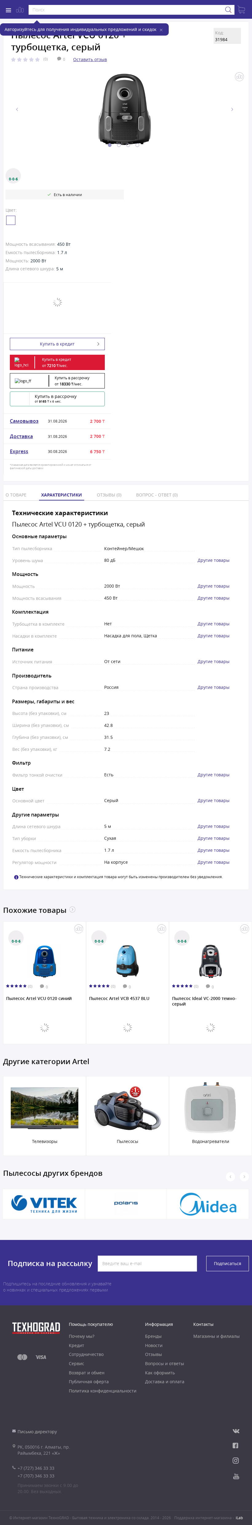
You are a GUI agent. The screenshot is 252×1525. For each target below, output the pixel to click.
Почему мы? (81, 1336)
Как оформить (160, 1373)
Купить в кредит (57, 344)
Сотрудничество (86, 1354)
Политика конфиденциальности (102, 1391)
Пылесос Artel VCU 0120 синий (39, 998)
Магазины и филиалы (216, 1336)
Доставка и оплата (164, 1381)
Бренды (153, 1336)
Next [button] (232, 109)
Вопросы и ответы (164, 1363)
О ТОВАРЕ (16, 495)
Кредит (76, 1345)
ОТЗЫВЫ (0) (109, 495)
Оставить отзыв (90, 59)
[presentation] (244, 1176)
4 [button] (137, 145)
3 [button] (128, 145)
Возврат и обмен (86, 1373)
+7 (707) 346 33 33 (36, 1476)
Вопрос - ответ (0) (157, 495)
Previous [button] (17, 109)
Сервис (76, 1363)
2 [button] (119, 145)
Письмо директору (37, 1431)
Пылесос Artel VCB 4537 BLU (119, 998)
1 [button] (110, 145)
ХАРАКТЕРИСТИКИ (61, 495)
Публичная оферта (89, 1381)
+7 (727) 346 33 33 (36, 1468)
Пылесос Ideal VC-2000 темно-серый (204, 1001)
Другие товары (214, 560)
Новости (154, 1345)
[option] (125, 109)
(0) (45, 58)
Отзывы (153, 1354)
